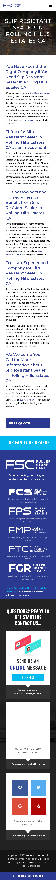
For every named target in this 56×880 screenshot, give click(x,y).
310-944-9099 (26, 120)
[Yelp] (38, 806)
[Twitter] (38, 788)
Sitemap (23, 862)
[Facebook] (20, 788)
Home (9, 588)
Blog (18, 866)
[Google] (20, 806)
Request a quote (26, 689)
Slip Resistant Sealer (40, 93)
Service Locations (23, 588)
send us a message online (27, 693)
